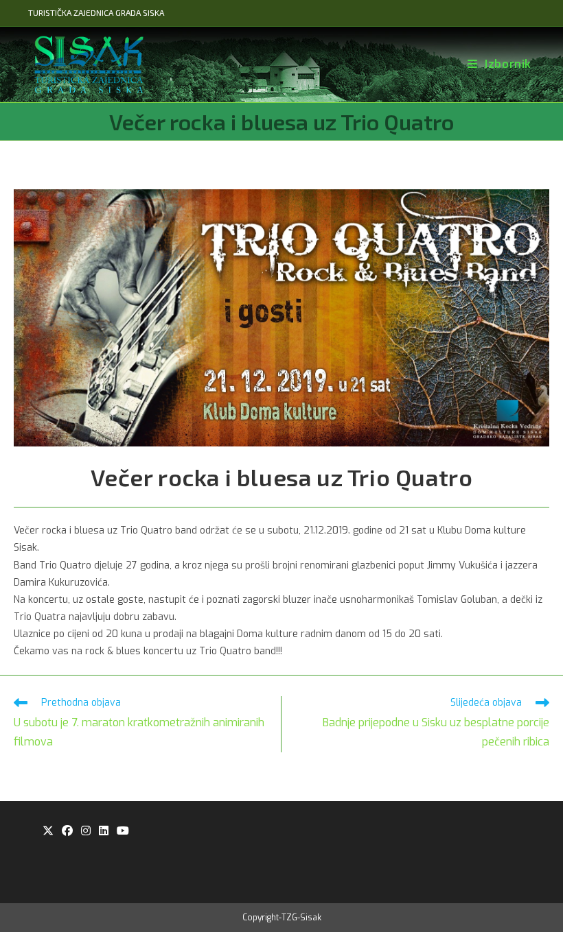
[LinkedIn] (103, 831)
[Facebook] (67, 831)
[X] (48, 831)
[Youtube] (123, 831)
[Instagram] (86, 831)
